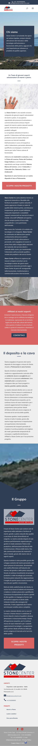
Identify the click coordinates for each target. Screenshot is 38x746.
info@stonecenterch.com (13, 696)
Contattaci (19, 335)
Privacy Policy (26, 740)
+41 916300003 (19, 2)
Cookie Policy (15, 743)
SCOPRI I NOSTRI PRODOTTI (19, 186)
